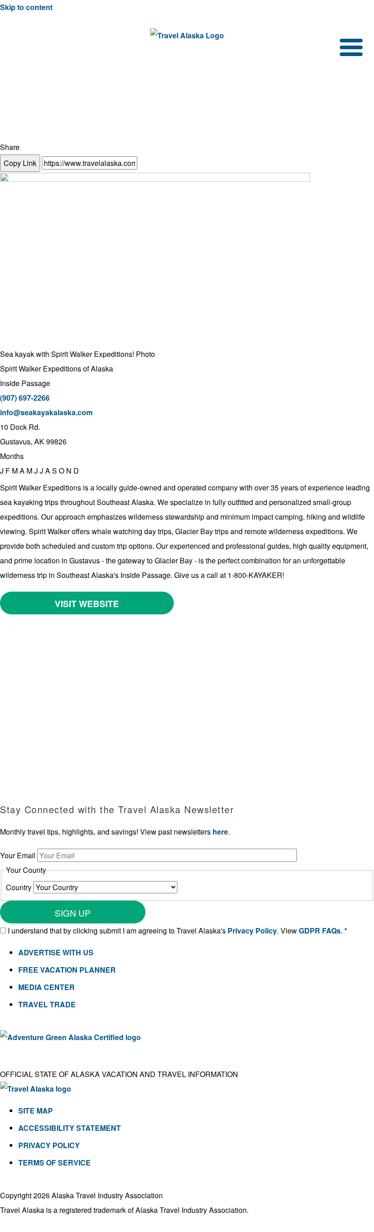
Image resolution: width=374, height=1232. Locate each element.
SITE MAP (35, 1110)
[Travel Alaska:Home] (187, 35)
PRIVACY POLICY (49, 1145)
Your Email (18, 855)
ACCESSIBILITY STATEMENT (69, 1128)
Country (19, 887)
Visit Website (87, 604)
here (220, 831)
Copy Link (20, 163)
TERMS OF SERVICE (54, 1162)
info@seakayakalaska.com (46, 412)
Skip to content (26, 7)
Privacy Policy (252, 930)
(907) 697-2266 (25, 397)
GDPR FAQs (320, 930)
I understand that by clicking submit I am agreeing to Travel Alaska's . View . (177, 930)
